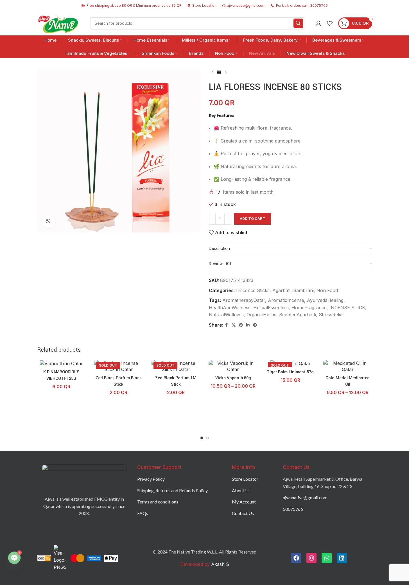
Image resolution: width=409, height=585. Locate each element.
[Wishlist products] (329, 23)
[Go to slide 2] (207, 438)
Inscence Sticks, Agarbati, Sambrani (275, 290)
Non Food (327, 290)
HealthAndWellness (229, 307)
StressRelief (331, 314)
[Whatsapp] (327, 558)
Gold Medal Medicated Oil (348, 381)
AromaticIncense (286, 300)
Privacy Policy (151, 479)
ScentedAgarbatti (297, 314)
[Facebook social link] (226, 325)
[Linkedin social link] (248, 325)
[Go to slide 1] (201, 438)
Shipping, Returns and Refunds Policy (172, 490)
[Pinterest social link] (241, 325)
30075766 (293, 509)
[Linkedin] (342, 558)
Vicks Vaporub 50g (233, 378)
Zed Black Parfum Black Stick (119, 381)
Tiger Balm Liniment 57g (290, 372)
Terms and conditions (157, 501)
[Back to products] (219, 72)
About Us (241, 490)
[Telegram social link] (255, 325)
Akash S (219, 564)
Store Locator (245, 479)
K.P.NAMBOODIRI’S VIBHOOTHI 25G (61, 375)
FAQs (142, 513)
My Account (244, 501)
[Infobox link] (201, 5)
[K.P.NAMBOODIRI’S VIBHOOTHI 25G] (61, 363)
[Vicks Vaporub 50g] (233, 366)
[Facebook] (296, 558)
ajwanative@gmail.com (305, 497)
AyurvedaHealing (325, 300)
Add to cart (252, 218)
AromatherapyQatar (243, 300)
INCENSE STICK (347, 307)
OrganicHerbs (261, 314)
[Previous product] (212, 72)
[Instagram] (311, 558)
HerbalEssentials (271, 307)
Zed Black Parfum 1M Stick (175, 381)
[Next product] (225, 72)
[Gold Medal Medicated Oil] (347, 366)
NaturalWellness (226, 314)
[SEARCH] (298, 23)
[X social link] (233, 325)
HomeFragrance (309, 307)
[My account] (318, 23)
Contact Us (243, 513)
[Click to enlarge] (48, 221)
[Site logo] (58, 23)
